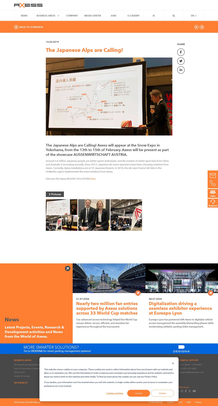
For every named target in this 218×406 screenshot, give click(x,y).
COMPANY (72, 15)
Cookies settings (114, 393)
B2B (189, 402)
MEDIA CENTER (92, 15)
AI (154, 15)
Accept (138, 393)
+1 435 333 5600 (188, 368)
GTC (180, 402)
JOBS (113, 15)
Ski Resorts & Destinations (26, 364)
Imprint (170, 402)
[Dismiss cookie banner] (173, 364)
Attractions (19, 372)
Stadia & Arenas (22, 376)
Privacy (198, 402)
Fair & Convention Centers (27, 368)
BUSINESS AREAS (46, 15)
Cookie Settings (156, 402)
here (92, 178)
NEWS (24, 15)
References (21, 382)
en (192, 15)
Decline (162, 393)
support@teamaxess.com (192, 372)
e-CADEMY (133, 15)
